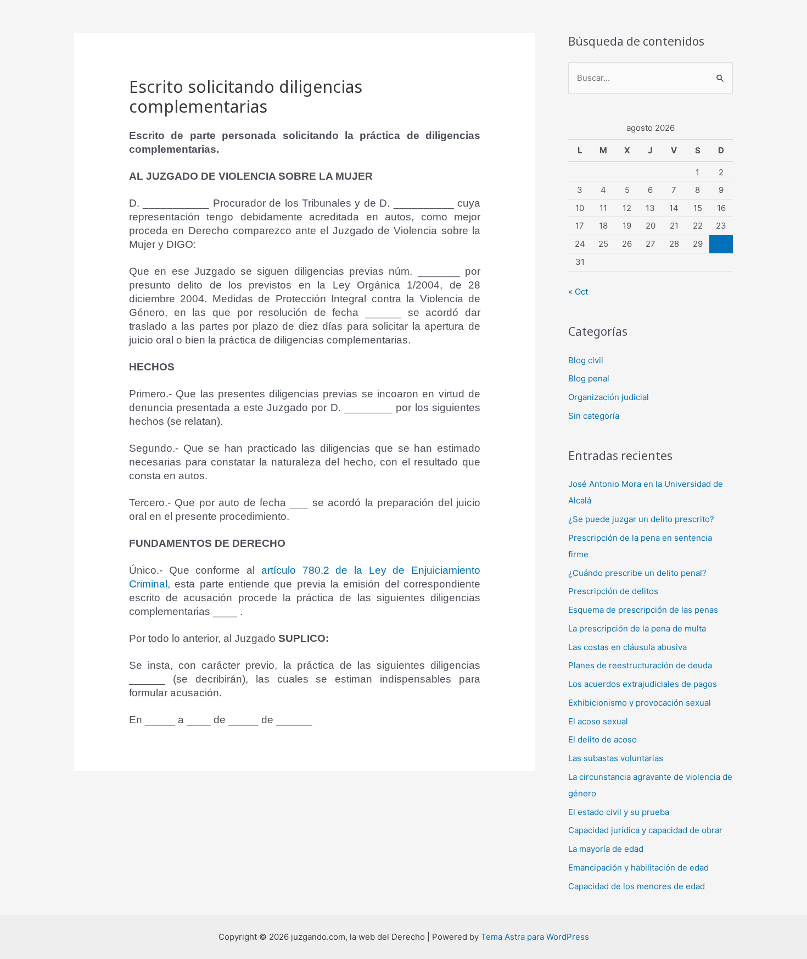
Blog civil (585, 360)
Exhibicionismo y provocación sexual (639, 702)
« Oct (578, 291)
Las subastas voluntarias (615, 758)
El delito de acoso (602, 739)
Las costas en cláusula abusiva (627, 647)
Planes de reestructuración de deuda (640, 665)
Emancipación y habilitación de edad (638, 867)
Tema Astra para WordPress (535, 937)
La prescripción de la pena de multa (637, 628)
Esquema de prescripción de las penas (643, 610)
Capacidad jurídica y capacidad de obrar (645, 830)
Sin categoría (593, 416)
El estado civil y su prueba (618, 812)
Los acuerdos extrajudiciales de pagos (642, 684)
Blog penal (588, 378)
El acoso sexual (598, 721)
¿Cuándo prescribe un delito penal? (637, 573)
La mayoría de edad (605, 849)
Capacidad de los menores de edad (636, 886)
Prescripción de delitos (613, 591)
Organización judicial (608, 397)
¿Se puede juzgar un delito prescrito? (641, 519)
